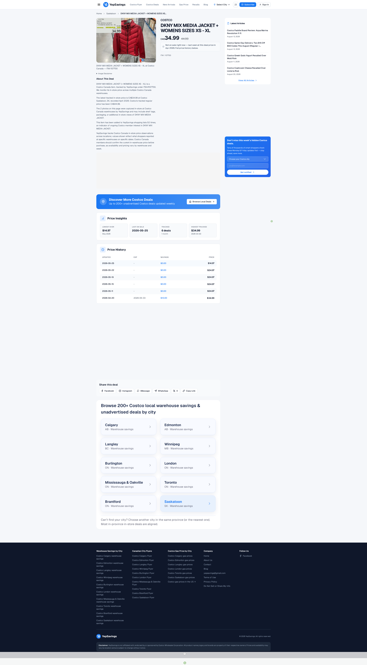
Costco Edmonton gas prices (181, 560)
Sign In (265, 4)
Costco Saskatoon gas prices (181, 577)
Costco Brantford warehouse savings (109, 614)
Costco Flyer (136, 4)
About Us (208, 560)
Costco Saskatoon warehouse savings (110, 622)
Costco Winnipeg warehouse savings (109, 579)
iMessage (145, 391)
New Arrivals (169, 4)
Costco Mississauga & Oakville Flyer (146, 583)
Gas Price (183, 4)
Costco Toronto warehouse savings (108, 607)
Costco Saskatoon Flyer (143, 597)
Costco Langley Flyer (142, 564)
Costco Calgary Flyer (142, 556)
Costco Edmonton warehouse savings (109, 564)
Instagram (127, 391)
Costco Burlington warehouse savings (110, 586)
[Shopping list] (235, 4)
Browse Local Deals (202, 201)
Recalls (196, 4)
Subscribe (249, 4)
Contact (207, 564)
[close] (184, 654)
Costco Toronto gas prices (180, 573)
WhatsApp (163, 391)
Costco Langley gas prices (180, 564)
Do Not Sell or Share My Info (217, 586)
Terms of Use (210, 577)
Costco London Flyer (141, 577)
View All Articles (246, 80)
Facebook (109, 391)
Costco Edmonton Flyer (143, 560)
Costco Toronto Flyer (141, 589)
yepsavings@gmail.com (215, 573)
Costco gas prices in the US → (182, 581)
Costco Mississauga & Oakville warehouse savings (110, 600)
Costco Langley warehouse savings (109, 571)
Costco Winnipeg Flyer (142, 569)
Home (99, 13)
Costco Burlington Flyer (143, 573)
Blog (206, 4)
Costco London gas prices (180, 569)
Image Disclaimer (105, 73)
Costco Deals (152, 4)
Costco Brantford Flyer (142, 593)
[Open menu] (98, 4)
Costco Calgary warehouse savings (108, 557)
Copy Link (191, 391)
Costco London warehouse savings (108, 593)
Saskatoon (111, 13)
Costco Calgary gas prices (180, 556)
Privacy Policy (210, 581)
